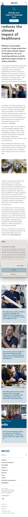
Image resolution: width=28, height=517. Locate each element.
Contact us (4, 470)
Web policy (3, 508)
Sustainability (15, 234)
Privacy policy (4, 506)
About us (4, 467)
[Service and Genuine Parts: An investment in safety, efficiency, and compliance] (14, 296)
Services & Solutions (7, 462)
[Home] (14, 3)
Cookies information (5, 511)
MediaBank (4, 483)
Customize (13, 274)
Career (3, 478)
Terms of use (4, 504)
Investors (4, 472)
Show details (20, 265)
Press (3, 475)
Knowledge (4, 465)
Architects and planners (8, 480)
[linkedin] (2, 498)
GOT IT (14, 20)
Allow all (14, 270)
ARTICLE (12, 123)
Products (4, 460)
